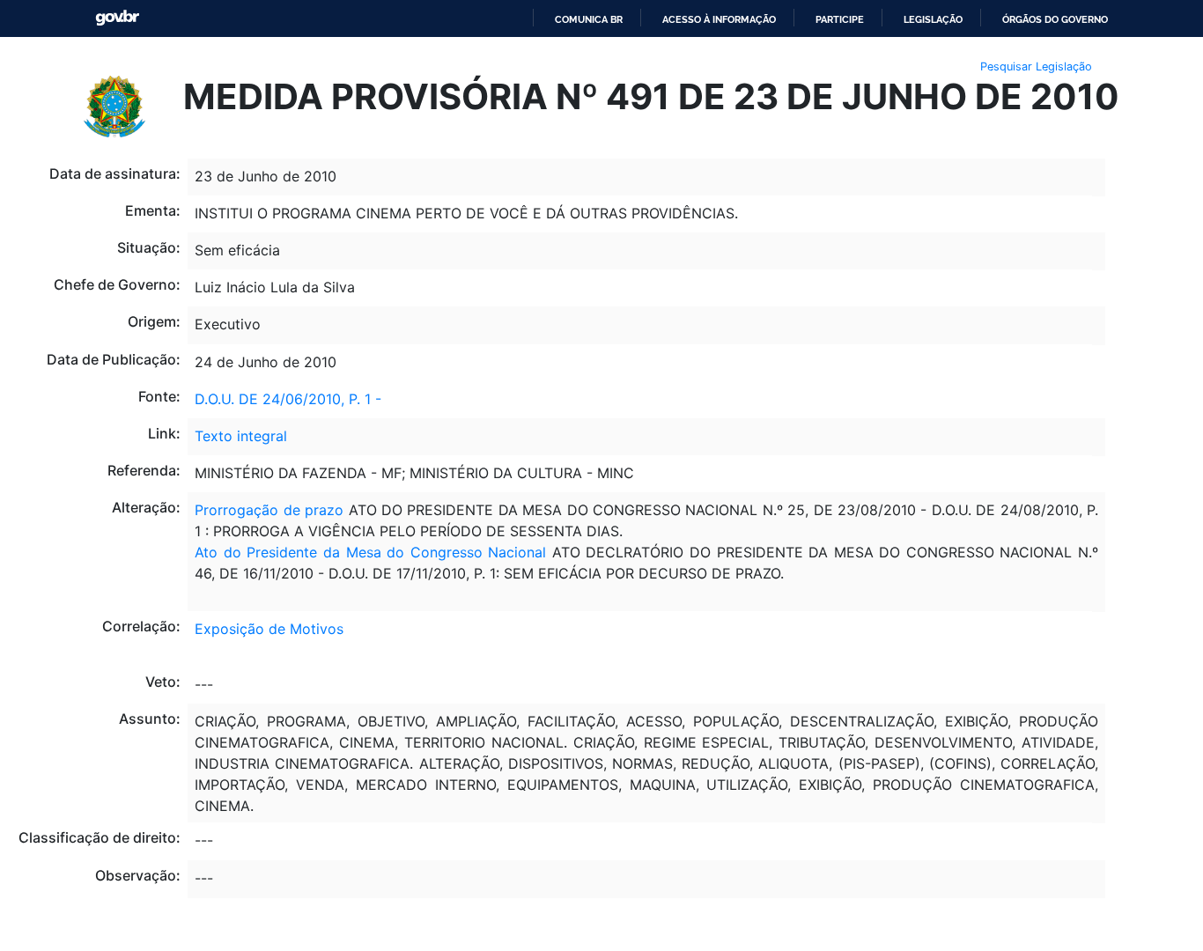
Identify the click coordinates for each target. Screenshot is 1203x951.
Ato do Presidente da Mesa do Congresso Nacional (370, 552)
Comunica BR (589, 19)
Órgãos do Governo (1055, 19)
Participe (840, 19)
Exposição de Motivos (269, 629)
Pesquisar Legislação (1036, 66)
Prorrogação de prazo (269, 510)
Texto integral (241, 436)
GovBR (117, 18)
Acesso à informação (719, 19)
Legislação (933, 19)
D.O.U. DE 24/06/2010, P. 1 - (288, 399)
